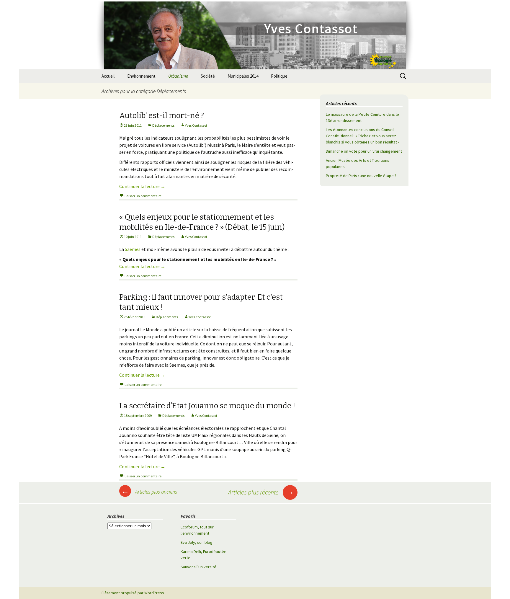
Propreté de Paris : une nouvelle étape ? (361, 175)
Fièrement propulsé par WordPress (133, 592)
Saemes (132, 249)
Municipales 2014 (243, 76)
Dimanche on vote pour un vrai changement (364, 151)
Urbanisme (178, 76)
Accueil (108, 76)
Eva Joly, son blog (196, 542)
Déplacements (163, 125)
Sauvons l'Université (198, 566)
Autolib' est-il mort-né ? (161, 115)
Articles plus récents (261, 492)
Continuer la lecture (142, 186)
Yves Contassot (196, 125)
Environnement (141, 76)
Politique (279, 76)
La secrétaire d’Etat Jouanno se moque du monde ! (207, 405)
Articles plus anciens (149, 491)
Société (208, 76)
